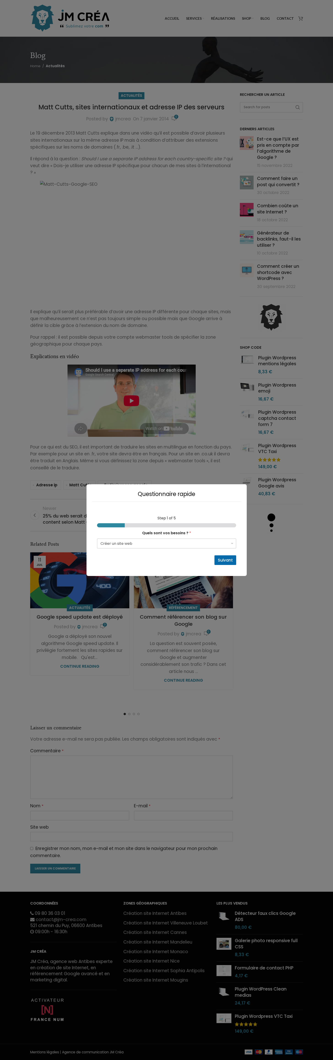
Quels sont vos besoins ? (166, 533)
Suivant (225, 560)
